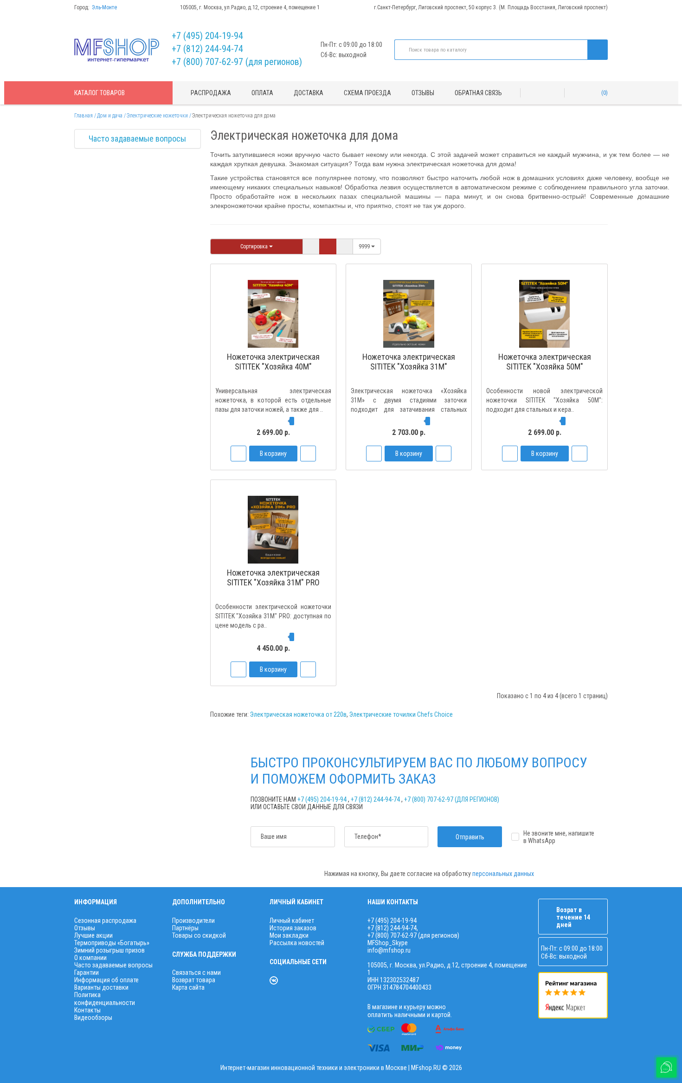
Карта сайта (188, 987)
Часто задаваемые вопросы (137, 138)
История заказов (293, 928)
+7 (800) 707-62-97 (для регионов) (237, 61)
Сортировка (254, 246)
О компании (90, 957)
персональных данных (503, 873)
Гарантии (86, 972)
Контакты (87, 1010)
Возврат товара (193, 980)
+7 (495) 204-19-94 (207, 35)
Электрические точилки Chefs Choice (401, 714)
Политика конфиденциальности (104, 998)
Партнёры (185, 928)
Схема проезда (367, 93)
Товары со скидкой (199, 935)
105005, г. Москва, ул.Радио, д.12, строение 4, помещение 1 (250, 7)
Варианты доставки (101, 987)
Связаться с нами (196, 972)
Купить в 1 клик (273, 384)
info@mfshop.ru (389, 950)
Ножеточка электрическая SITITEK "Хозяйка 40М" (273, 361)
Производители (193, 920)
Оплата (262, 93)
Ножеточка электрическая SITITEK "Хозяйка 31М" (408, 361)
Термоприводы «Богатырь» (111, 943)
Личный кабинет (292, 920)
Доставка (308, 93)
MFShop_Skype (387, 943)
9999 (365, 246)
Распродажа (211, 93)
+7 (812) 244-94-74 (207, 48)
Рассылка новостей (297, 943)
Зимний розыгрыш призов (109, 950)
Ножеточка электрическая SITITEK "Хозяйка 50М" (544, 361)
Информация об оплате (106, 980)
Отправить (470, 837)
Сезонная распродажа (105, 920)
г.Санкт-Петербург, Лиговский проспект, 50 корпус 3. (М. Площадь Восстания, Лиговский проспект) (491, 7)
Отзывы (423, 93)
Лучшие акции (93, 935)
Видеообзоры (93, 1017)
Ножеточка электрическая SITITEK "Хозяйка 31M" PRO (273, 577)
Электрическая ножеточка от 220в (298, 714)
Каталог (99, 93)
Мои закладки (289, 935)
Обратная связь (478, 93)
